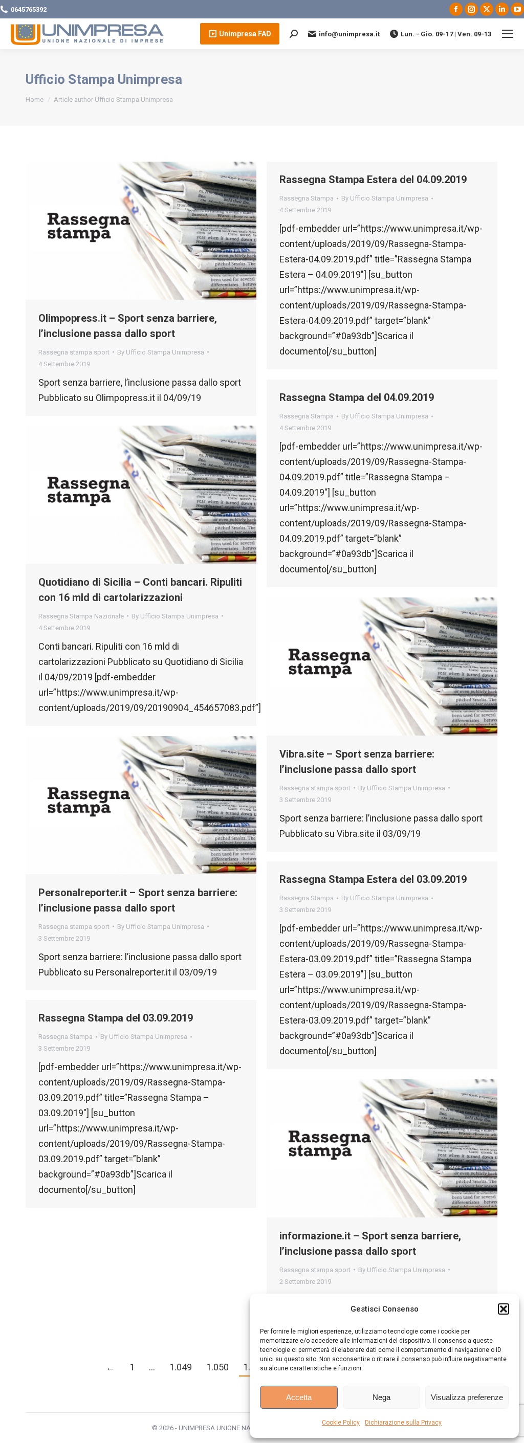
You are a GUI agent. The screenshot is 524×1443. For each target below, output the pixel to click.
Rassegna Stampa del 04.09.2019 (356, 397)
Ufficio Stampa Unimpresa (104, 79)
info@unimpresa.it (349, 34)
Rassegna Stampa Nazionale (81, 616)
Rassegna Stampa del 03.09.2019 (115, 1018)
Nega (381, 1397)
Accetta (299, 1397)
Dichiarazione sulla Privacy (403, 1422)
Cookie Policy (341, 1422)
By (160, 352)
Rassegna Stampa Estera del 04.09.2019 (373, 179)
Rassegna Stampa (306, 198)
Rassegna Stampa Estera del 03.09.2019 (373, 879)
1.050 (217, 1367)
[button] (503, 1309)
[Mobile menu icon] (507, 34)
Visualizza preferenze (467, 1397)
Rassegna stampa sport (74, 352)
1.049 (180, 1367)
